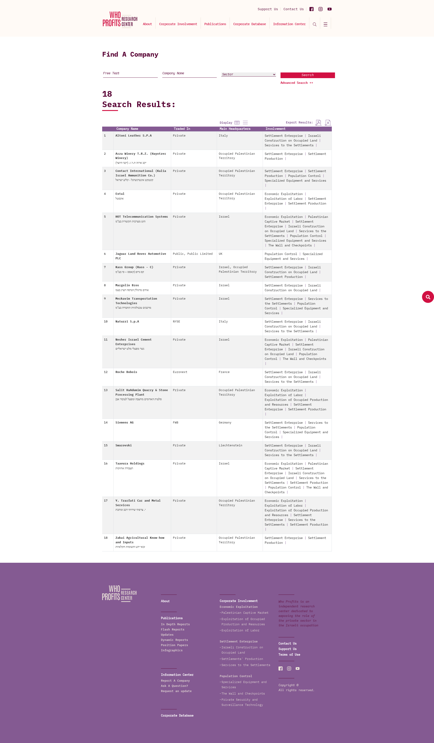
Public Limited (200, 253)
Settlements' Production (242, 659)
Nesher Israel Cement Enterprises (134, 344)
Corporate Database (249, 24)
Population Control (304, 176)
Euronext (180, 372)
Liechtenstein (230, 445)
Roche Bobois (126, 372)
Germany (225, 422)
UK (220, 253)
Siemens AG (125, 422)
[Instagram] (320, 9)
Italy (223, 135)
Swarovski (124, 445)
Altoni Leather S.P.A (134, 135)
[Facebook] (311, 9)
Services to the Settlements (289, 145)
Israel (224, 216)
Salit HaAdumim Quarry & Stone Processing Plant (142, 395)
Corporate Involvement (178, 24)
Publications (215, 24)
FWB (175, 422)
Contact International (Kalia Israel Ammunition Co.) (141, 176)
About (147, 24)
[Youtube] (329, 9)
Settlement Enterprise (284, 135)
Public (178, 253)
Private (179, 135)
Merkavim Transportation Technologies (136, 303)
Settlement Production (307, 203)
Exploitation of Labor (284, 198)
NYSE (176, 321)
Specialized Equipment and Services (295, 180)
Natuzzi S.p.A (127, 321)
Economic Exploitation (284, 194)
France (224, 372)
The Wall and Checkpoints (290, 245)
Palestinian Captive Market (245, 612)
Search (308, 75)
